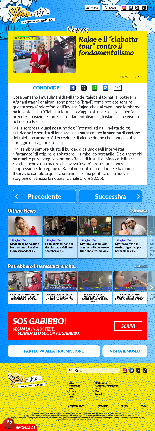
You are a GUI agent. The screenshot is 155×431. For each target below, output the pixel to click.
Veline (71, 396)
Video (71, 383)
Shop (97, 391)
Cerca (112, 8)
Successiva (110, 196)
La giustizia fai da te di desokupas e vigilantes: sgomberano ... (59, 247)
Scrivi (128, 326)
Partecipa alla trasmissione (54, 351)
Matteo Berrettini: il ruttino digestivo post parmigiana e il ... (129, 247)
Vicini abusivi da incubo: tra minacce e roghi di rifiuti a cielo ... (130, 296)
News (71, 388)
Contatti (98, 394)
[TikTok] (144, 8)
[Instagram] (124, 8)
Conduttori (73, 391)
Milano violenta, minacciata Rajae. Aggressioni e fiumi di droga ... (95, 298)
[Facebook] (131, 8)
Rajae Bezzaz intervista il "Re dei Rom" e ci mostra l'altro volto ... (60, 296)
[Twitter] (137, 8)
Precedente (44, 196)
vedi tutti (141, 266)
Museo (98, 388)
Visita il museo (125, 351)
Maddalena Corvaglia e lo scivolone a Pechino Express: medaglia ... (24, 247)
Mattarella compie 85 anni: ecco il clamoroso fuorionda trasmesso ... (94, 247)
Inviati (71, 394)
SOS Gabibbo (101, 383)
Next (151, 237)
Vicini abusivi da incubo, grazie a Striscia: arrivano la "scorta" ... (25, 296)
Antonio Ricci (74, 385)
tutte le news (138, 210)
